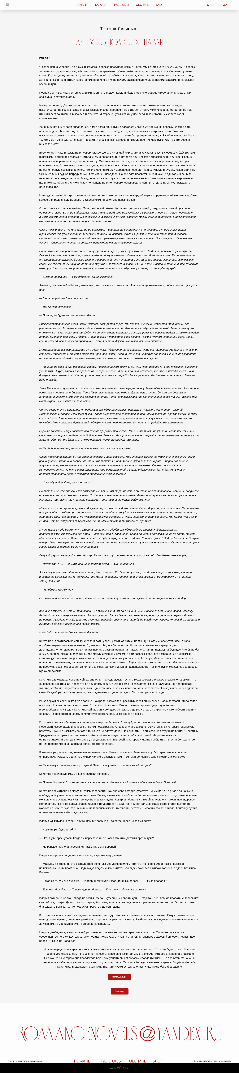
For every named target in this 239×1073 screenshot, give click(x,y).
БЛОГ (159, 4)
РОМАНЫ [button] (82, 4)
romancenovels (77, 1035)
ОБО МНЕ (142, 4)
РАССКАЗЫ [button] (121, 4)
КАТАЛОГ (101, 4)
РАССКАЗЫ (111, 1061)
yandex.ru (189, 1035)
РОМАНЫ (82, 1061)
